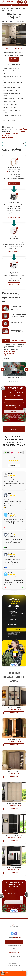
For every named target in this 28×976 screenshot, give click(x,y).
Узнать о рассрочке (14, 251)
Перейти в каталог (14, 284)
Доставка (15, 340)
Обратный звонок (14, 942)
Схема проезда (14, 952)
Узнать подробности (23, 129)
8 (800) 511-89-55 (15, 171)
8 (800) (14, 938)
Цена (5, 340)
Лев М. (10, 572)
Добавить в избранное (14, 956)
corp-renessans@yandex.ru (14, 945)
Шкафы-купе (14, 8)
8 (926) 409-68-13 (15, 176)
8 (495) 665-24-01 (14, 174)
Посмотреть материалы (14, 429)
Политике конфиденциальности (13, 416)
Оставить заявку (14, 183)
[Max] (15, 665)
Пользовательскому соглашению (13, 417)
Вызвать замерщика (14, 217)
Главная (5, 8)
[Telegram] (12, 665)
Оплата (21, 340)
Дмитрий (10, 553)
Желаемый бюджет (15, 405)
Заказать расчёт (14, 59)
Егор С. (10, 513)
